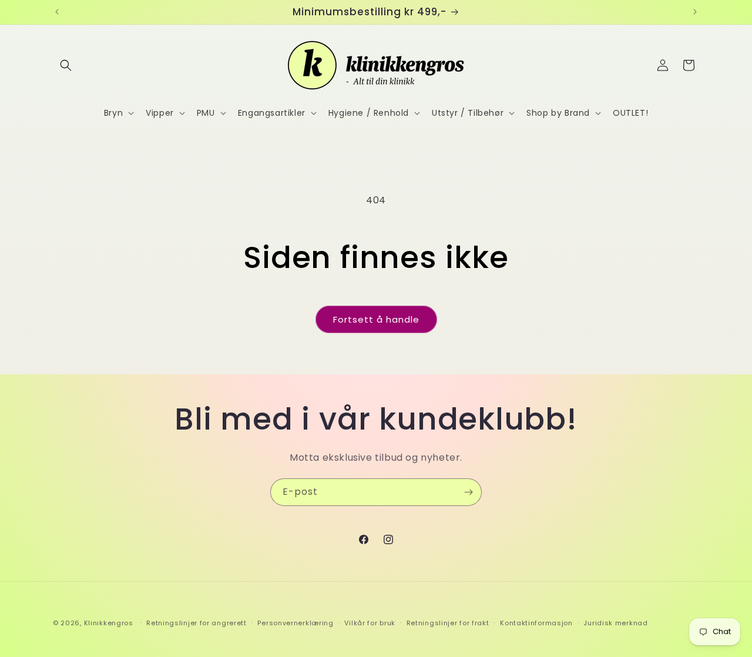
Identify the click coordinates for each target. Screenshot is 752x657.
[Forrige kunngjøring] (57, 12)
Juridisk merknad (615, 623)
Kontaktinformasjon (536, 623)
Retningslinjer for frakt (448, 623)
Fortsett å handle (376, 319)
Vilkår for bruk (369, 623)
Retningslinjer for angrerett (196, 623)
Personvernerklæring (295, 623)
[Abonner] (468, 492)
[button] (66, 65)
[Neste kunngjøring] (695, 12)
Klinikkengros (108, 623)
